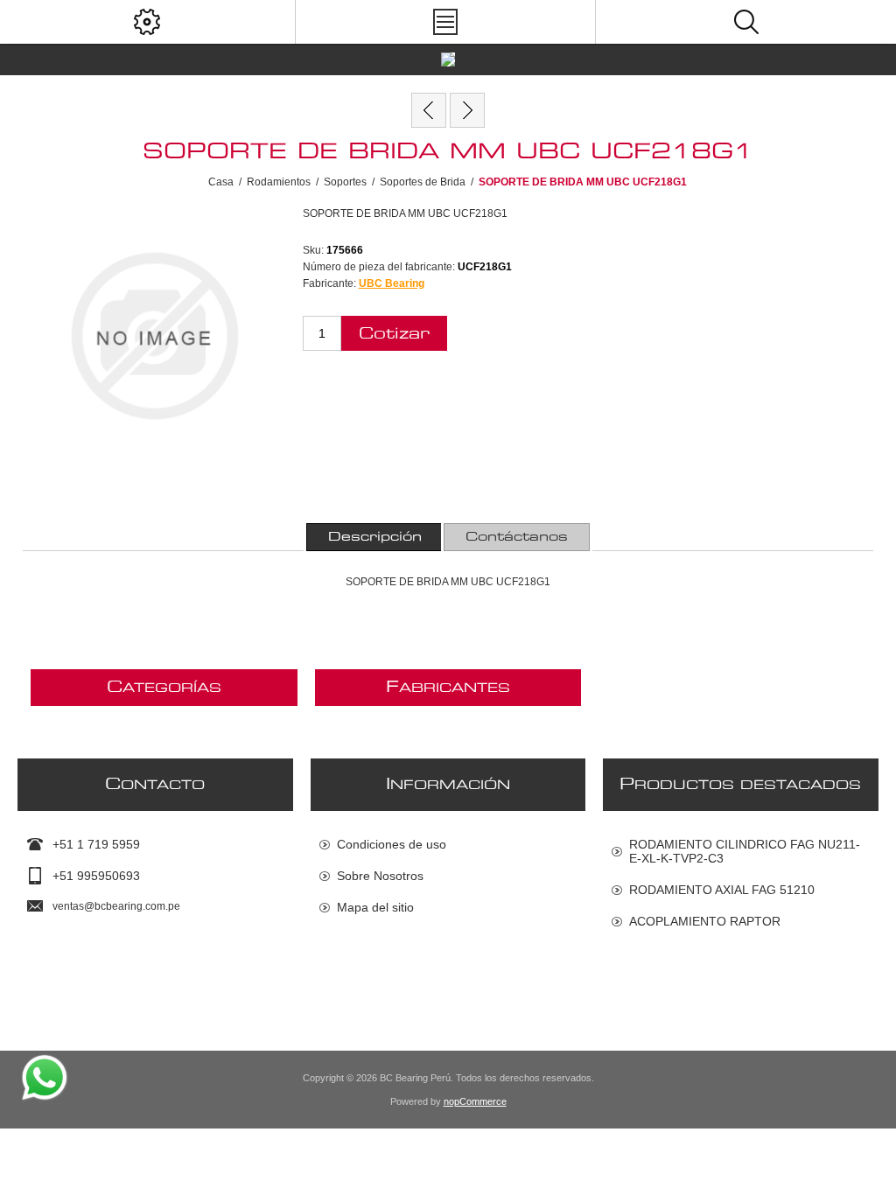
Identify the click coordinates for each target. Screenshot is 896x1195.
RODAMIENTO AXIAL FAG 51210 (722, 890)
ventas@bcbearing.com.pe (116, 906)
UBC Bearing (391, 283)
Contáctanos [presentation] (517, 537)
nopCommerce (475, 1101)
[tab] (375, 537)
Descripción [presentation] (375, 537)
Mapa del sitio (375, 907)
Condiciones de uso (391, 844)
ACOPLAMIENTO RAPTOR (704, 921)
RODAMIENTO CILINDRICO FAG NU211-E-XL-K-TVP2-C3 (744, 851)
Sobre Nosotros (380, 876)
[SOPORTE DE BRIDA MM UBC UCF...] (428, 110)
